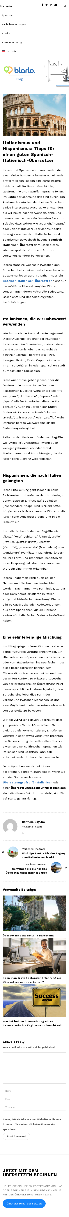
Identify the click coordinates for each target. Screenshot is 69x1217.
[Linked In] (51, 4)
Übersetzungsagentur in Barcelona (28, 935)
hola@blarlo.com (32, 826)
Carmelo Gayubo (33, 822)
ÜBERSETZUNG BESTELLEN (24, 1203)
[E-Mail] (55, 4)
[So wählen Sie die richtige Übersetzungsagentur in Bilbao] (56, 867)
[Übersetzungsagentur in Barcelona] (34, 913)
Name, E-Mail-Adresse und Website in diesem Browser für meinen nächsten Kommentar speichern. (32, 1124)
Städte (6, 33)
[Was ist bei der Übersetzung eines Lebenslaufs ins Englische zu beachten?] (34, 1000)
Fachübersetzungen (14, 24)
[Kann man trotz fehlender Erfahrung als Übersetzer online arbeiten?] (34, 956)
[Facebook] (42, 4)
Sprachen (7, 15)
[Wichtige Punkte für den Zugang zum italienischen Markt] (12, 852)
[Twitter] (46, 4)
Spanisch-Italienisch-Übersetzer (27, 281)
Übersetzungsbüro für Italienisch (27, 782)
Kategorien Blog (12, 42)
